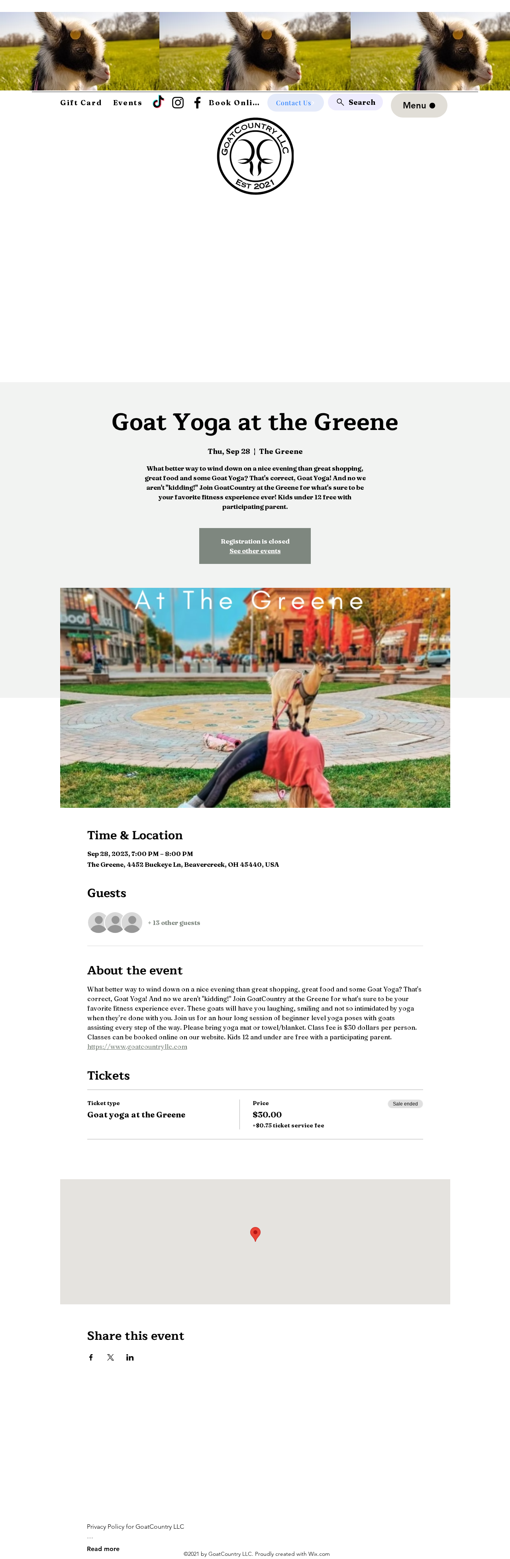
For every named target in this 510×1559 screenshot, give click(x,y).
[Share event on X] (110, 1357)
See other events (255, 551)
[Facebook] (197, 102)
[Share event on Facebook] (91, 1357)
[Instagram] (178, 102)
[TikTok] (158, 102)
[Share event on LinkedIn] (130, 1357)
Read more (103, 1549)
